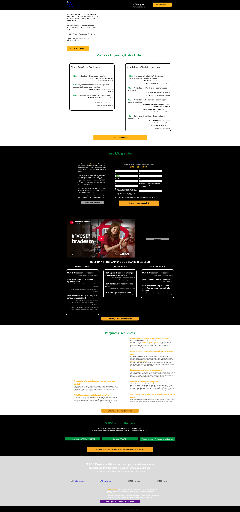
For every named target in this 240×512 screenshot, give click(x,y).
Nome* (117, 169)
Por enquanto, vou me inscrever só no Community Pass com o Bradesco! (120, 449)
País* (116, 183)
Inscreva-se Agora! (162, 4)
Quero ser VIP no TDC (120, 439)
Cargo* (117, 178)
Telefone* (117, 174)
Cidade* (141, 178)
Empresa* (141, 174)
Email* (140, 169)
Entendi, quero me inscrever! (120, 318)
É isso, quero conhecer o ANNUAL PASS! (120, 501)
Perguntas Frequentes (92, 202)
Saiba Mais (157, 239)
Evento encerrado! (139, 203)
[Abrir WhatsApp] (235, 507)
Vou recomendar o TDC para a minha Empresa (157, 439)
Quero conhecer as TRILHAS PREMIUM (82, 439)
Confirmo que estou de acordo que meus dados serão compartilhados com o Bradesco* (150, 185)
